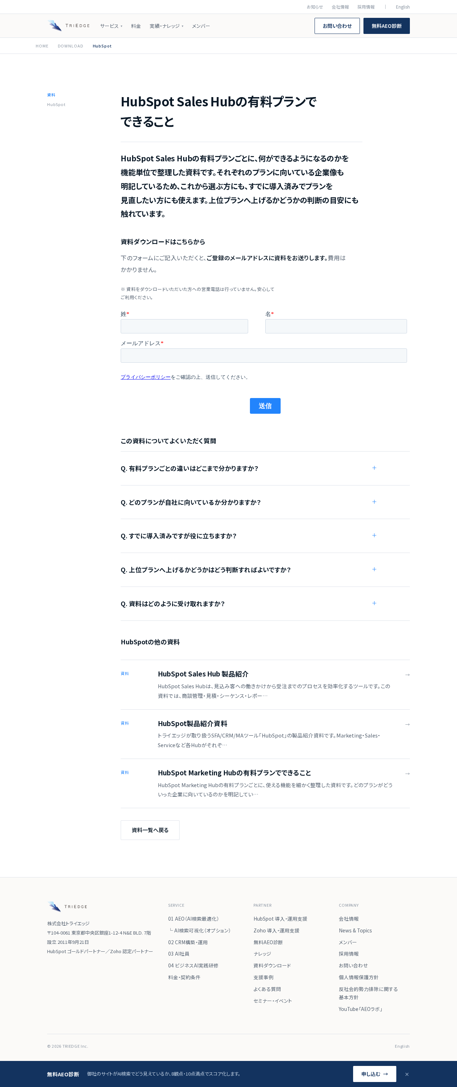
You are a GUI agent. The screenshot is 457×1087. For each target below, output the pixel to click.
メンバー (201, 25)
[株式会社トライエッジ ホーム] (68, 26)
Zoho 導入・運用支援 (276, 930)
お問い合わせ (337, 25)
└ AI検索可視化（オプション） (199, 930)
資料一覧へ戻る (150, 830)
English (403, 7)
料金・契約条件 (184, 977)
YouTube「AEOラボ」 (360, 1008)
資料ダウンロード (272, 965)
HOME (42, 46)
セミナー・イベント (272, 1000)
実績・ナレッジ (167, 25)
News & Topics (355, 930)
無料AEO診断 (387, 25)
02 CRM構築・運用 (188, 942)
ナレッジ (262, 953)
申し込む (374, 1073)
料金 (136, 25)
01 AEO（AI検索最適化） (193, 918)
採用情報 (366, 7)
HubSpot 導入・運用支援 (280, 918)
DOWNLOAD (71, 46)
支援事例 (263, 977)
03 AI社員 (179, 953)
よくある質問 (267, 988)
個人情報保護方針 (359, 977)
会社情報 (340, 7)
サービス (111, 25)
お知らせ (315, 7)
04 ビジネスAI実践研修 (193, 965)
